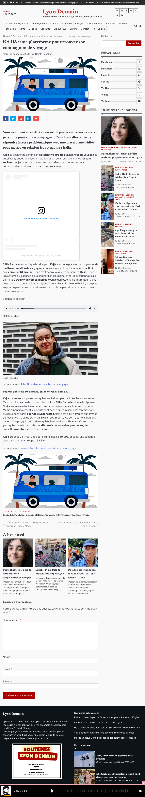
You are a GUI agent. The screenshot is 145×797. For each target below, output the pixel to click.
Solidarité (45, 29)
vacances (76, 515)
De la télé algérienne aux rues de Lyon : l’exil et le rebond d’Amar (82, 574)
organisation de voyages (56, 515)
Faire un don (99, 29)
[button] (52, 791)
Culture (54, 23)
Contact (85, 29)
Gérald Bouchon (43, 54)
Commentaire (12, 620)
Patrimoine (10, 29)
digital (14, 515)
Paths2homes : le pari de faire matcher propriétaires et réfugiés (17, 574)
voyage (85, 515)
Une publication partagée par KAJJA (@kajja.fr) (41, 255)
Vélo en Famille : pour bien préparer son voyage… (49, 448)
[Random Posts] (136, 26)
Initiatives (111, 23)
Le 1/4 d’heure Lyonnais (16, 23)
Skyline (73, 29)
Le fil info (7, 512)
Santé (22, 29)
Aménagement (39, 23)
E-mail (7, 669)
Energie (79, 23)
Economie (67, 23)
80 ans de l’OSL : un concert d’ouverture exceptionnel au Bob (66, 3)
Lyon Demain (60, 12)
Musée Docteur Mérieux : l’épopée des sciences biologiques (127, 260)
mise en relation (33, 515)
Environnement (94, 23)
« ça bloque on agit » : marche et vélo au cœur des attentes (127, 233)
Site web (8, 681)
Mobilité (123, 23)
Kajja (21, 515)
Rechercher (107, 36)
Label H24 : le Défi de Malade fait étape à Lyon (127, 177)
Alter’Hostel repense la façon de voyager (45, 384)
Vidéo (134, 147)
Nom (6, 657)
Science (33, 29)
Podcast (27, 512)
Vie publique (60, 29)
